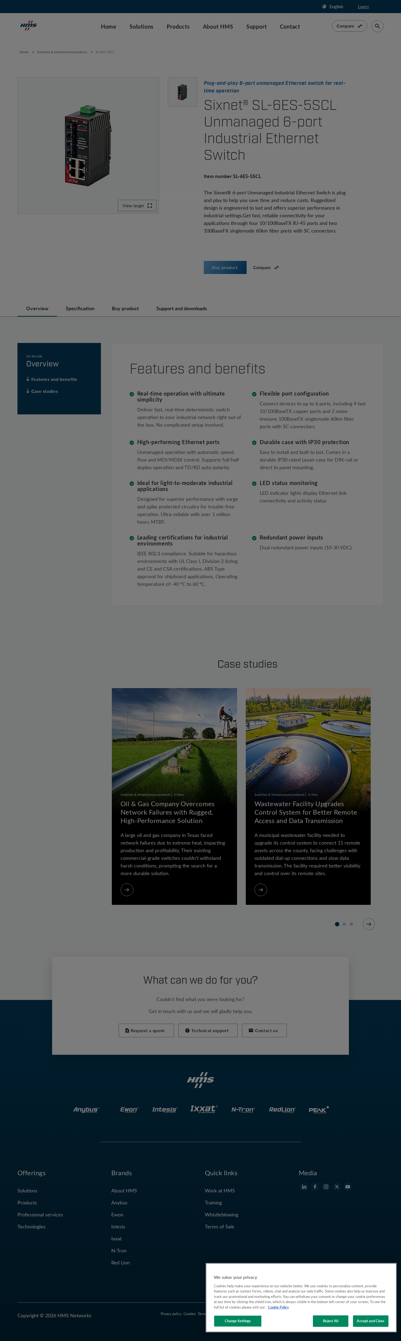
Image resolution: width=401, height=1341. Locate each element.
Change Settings (238, 1320)
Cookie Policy (278, 1307)
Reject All (330, 1320)
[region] (301, 1297)
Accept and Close (370, 1320)
